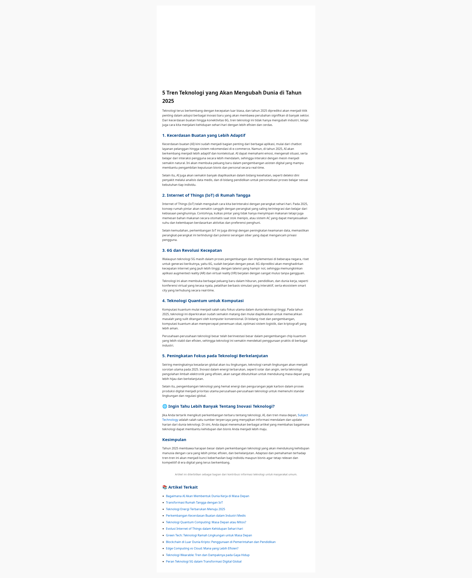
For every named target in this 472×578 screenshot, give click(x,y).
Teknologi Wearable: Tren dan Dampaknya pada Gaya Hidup (208, 555)
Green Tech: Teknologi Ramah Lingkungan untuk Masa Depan (209, 535)
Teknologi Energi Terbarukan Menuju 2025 (195, 509)
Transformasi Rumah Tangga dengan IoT (194, 502)
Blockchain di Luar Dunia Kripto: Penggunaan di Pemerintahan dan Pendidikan (221, 542)
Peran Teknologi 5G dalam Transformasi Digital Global (204, 561)
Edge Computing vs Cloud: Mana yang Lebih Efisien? (202, 548)
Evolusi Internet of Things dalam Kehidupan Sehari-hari (204, 529)
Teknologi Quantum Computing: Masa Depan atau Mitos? (206, 522)
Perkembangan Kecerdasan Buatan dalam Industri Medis (206, 515)
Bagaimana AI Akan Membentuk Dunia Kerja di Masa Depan (207, 496)
